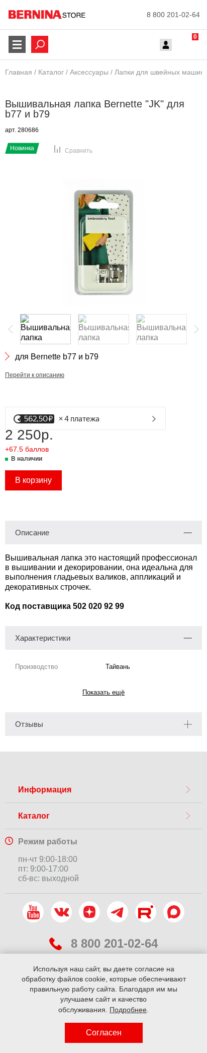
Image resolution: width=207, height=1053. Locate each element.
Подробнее (128, 1010)
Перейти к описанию (34, 375)
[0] (185, 46)
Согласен (104, 1032)
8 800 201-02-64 (173, 15)
